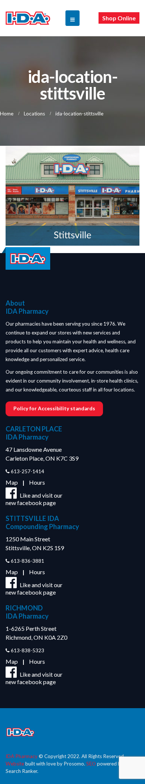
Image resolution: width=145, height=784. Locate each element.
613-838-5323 (27, 650)
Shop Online (119, 17)
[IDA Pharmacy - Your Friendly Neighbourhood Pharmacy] (28, 18)
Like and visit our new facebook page (34, 499)
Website (15, 764)
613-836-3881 (27, 561)
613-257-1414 (27, 471)
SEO (91, 764)
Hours (37, 482)
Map (12, 482)
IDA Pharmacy (22, 756)
